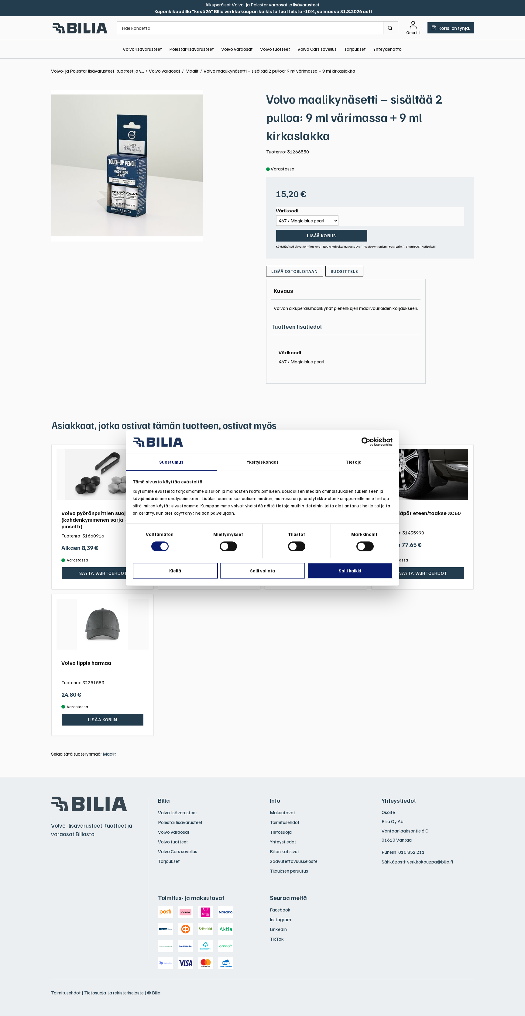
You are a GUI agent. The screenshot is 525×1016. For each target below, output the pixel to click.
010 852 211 (411, 852)
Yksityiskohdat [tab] (262, 462)
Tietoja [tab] (354, 462)
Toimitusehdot (285, 822)
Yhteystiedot (283, 842)
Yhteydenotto (387, 49)
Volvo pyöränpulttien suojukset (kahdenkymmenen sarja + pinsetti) (100, 520)
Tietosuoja (281, 832)
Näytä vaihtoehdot (103, 573)
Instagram (280, 919)
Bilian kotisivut (284, 851)
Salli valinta (262, 570)
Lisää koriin (322, 235)
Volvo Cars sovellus (317, 49)
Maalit (109, 754)
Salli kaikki (350, 570)
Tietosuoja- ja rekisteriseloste (114, 993)
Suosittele (344, 271)
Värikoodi (287, 211)
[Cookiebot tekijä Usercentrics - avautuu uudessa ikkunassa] (366, 442)
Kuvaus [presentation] (283, 290)
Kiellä (175, 570)
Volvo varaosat (237, 49)
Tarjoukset (355, 49)
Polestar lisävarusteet (191, 49)
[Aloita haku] (390, 27)
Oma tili (413, 32)
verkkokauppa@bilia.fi (430, 862)
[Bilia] (80, 28)
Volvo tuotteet (275, 49)
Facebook (280, 910)
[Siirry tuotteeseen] (103, 474)
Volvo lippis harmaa (86, 662)
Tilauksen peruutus (289, 871)
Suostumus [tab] (171, 462)
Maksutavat (282, 812)
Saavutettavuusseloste (293, 861)
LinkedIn (278, 929)
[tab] (283, 290)
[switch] (228, 546)
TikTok (277, 939)
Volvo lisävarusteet (142, 49)
